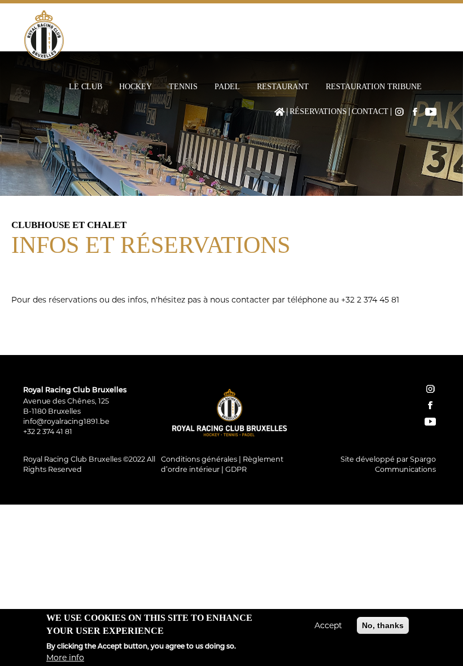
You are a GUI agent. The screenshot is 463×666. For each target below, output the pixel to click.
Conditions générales (199, 459)
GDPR (236, 469)
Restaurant (283, 87)
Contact (370, 112)
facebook (430, 405)
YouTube (430, 112)
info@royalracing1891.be (66, 421)
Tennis (183, 87)
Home (279, 112)
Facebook (415, 112)
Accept (328, 625)
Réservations (318, 112)
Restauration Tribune (374, 87)
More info (65, 657)
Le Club (85, 87)
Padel (227, 87)
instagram (430, 389)
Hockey (135, 87)
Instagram (399, 112)
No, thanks (383, 625)
